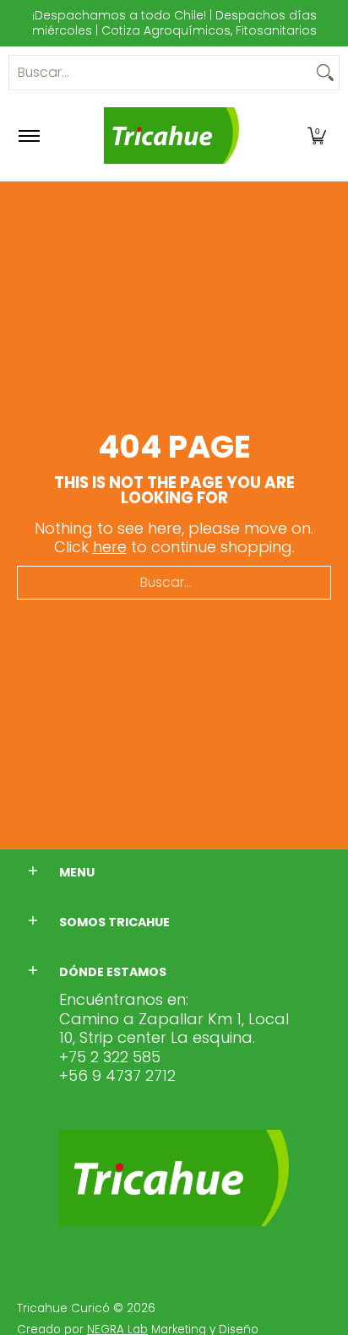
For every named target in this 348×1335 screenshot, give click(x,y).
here (110, 546)
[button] (316, 135)
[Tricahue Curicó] (171, 135)
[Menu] (28, 135)
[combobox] (160, 73)
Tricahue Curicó (63, 1308)
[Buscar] (325, 73)
